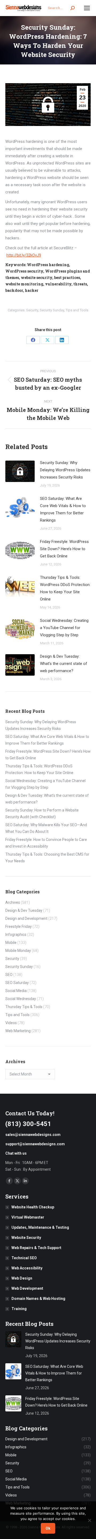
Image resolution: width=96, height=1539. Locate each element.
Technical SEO (24, 1258)
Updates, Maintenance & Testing (40, 1227)
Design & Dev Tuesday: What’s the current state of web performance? (63, 663)
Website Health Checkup (32, 1207)
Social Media (16, 991)
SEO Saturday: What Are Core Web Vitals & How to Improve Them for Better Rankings (63, 509)
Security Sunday (52, 310)
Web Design (21, 1278)
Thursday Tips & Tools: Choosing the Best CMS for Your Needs (47, 857)
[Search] (72, 8)
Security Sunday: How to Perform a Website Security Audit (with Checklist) (42, 813)
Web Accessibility (26, 1268)
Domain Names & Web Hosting (38, 1298)
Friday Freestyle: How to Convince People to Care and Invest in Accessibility (46, 842)
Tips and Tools (77, 310)
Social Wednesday (20, 999)
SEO (9, 975)
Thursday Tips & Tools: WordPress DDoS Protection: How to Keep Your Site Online (65, 588)
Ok (48, 1528)
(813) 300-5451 (28, 1124)
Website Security (26, 1237)
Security (32, 310)
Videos (11, 1023)
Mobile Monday (18, 950)
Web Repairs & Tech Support (36, 1248)
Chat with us (16, 1153)
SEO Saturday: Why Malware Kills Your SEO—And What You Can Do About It (46, 828)
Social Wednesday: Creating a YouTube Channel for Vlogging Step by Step (64, 627)
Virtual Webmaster (27, 1217)
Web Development (27, 1288)
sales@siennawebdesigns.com (33, 1134)
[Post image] (20, 471)
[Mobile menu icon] (87, 8)
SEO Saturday (17, 983)
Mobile (11, 942)
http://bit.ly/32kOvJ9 (23, 255)
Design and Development (26, 918)
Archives (12, 902)
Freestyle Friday (18, 926)
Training (19, 1309)
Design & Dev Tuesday (23, 910)
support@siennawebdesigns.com (35, 1144)
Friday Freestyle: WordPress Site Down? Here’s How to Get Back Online (64, 548)
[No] (89, 1520)
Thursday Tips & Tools (23, 1007)
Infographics (15, 934)
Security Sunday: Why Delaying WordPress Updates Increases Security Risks (65, 470)
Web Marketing (18, 1031)
